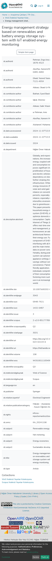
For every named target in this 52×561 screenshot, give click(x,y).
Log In (40, 5)
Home (4, 14)
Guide (24, 496)
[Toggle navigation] (48, 5)
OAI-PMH (32, 496)
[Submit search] (31, 5)
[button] (35, 5)
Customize (6, 557)
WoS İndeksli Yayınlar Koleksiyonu (17, 17)
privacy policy (32, 552)
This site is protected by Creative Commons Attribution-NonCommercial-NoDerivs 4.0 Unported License (27, 507)
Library (35, 493)
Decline (36, 557)
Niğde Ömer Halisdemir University (16, 493)
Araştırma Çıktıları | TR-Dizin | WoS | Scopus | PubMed (23, 14)
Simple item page (26, 52)
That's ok (45, 557)
